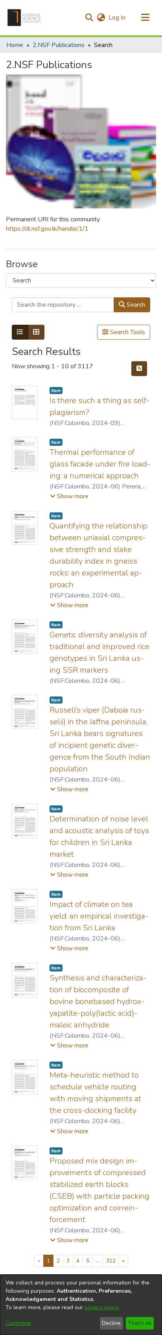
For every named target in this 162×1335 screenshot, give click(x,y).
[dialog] (81, 1305)
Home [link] (14, 45)
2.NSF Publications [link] (59, 45)
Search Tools (127, 332)
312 (111, 1260)
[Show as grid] (36, 332)
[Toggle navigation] (145, 17)
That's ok (139, 1323)
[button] (24, 17)
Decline (111, 1323)
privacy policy (101, 1307)
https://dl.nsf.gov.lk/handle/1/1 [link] (47, 228)
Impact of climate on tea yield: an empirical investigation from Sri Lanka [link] (99, 916)
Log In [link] (117, 17)
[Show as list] (20, 332)
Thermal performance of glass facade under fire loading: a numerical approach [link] (100, 464)
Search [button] (135, 304)
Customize (18, 1323)
